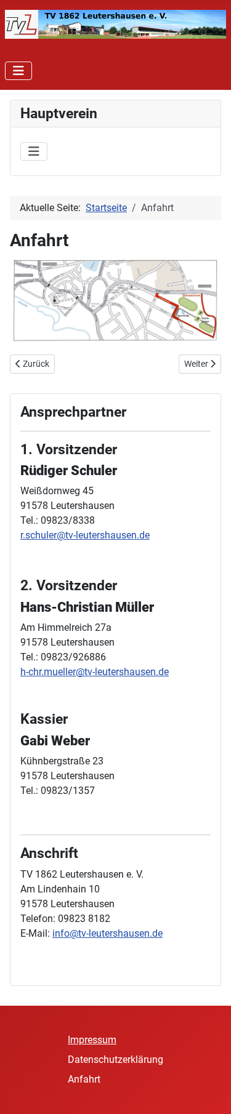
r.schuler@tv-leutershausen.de (85, 535)
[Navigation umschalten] (18, 71)
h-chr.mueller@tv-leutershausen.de (94, 672)
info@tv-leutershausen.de (107, 933)
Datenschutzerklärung (115, 1059)
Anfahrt (84, 1079)
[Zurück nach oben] (209, 1091)
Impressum (92, 1040)
